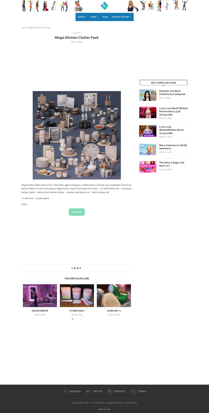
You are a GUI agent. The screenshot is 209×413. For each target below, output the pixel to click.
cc (35, 198)
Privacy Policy (131, 402)
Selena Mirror (40, 311)
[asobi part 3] (114, 295)
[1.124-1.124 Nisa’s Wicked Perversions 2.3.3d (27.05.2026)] (147, 112)
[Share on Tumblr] (80, 268)
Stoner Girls (76, 311)
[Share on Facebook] (72, 268)
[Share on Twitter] (75, 268)
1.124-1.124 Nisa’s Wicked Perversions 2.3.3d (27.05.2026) (173, 111)
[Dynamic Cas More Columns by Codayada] (147, 95)
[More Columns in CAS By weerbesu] (147, 149)
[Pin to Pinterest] (77, 268)
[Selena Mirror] (40, 295)
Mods (105, 17)
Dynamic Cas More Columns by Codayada (172, 93)
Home (23, 27)
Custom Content (121, 17)
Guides (81, 17)
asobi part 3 (113, 311)
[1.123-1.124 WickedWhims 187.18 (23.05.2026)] (147, 131)
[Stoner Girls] (77, 295)
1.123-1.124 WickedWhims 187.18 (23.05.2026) (171, 130)
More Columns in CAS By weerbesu (173, 147)
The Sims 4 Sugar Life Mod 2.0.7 (171, 164)
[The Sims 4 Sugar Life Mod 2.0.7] (147, 166)
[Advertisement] (76, 67)
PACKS (93, 17)
